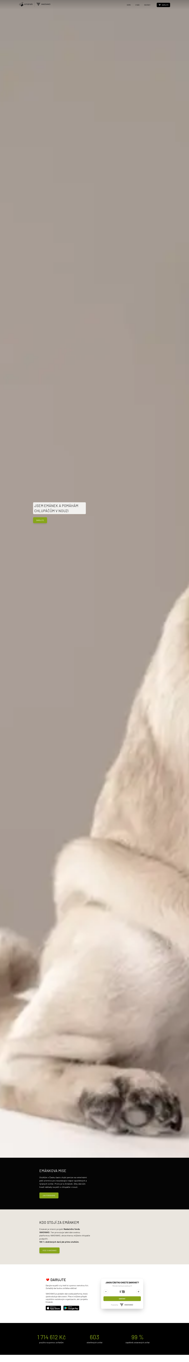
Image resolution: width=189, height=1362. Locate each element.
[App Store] (53, 1308)
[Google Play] (71, 1308)
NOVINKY (147, 5)
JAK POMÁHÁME (49, 1195)
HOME (129, 5)
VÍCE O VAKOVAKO (49, 1250)
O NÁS (137, 5)
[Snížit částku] (105, 1291)
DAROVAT (122, 1299)
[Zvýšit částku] (138, 1291)
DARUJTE (165, 5)
